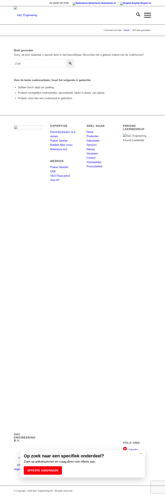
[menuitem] (136, 15)
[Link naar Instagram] (142, 491)
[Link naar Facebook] (148, 491)
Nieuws (91, 149)
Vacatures (92, 153)
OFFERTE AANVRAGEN (42, 470)
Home (90, 131)
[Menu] (145, 15)
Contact (91, 157)
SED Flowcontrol (60, 175)
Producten (92, 136)
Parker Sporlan (59, 140)
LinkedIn (132, 449)
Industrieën (93, 140)
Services (92, 144)
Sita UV (54, 180)
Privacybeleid (94, 166)
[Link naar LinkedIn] (136, 491)
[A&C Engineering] (25, 15)
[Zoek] (136, 15)
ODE (53, 171)
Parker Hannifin (59, 167)
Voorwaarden (94, 162)
